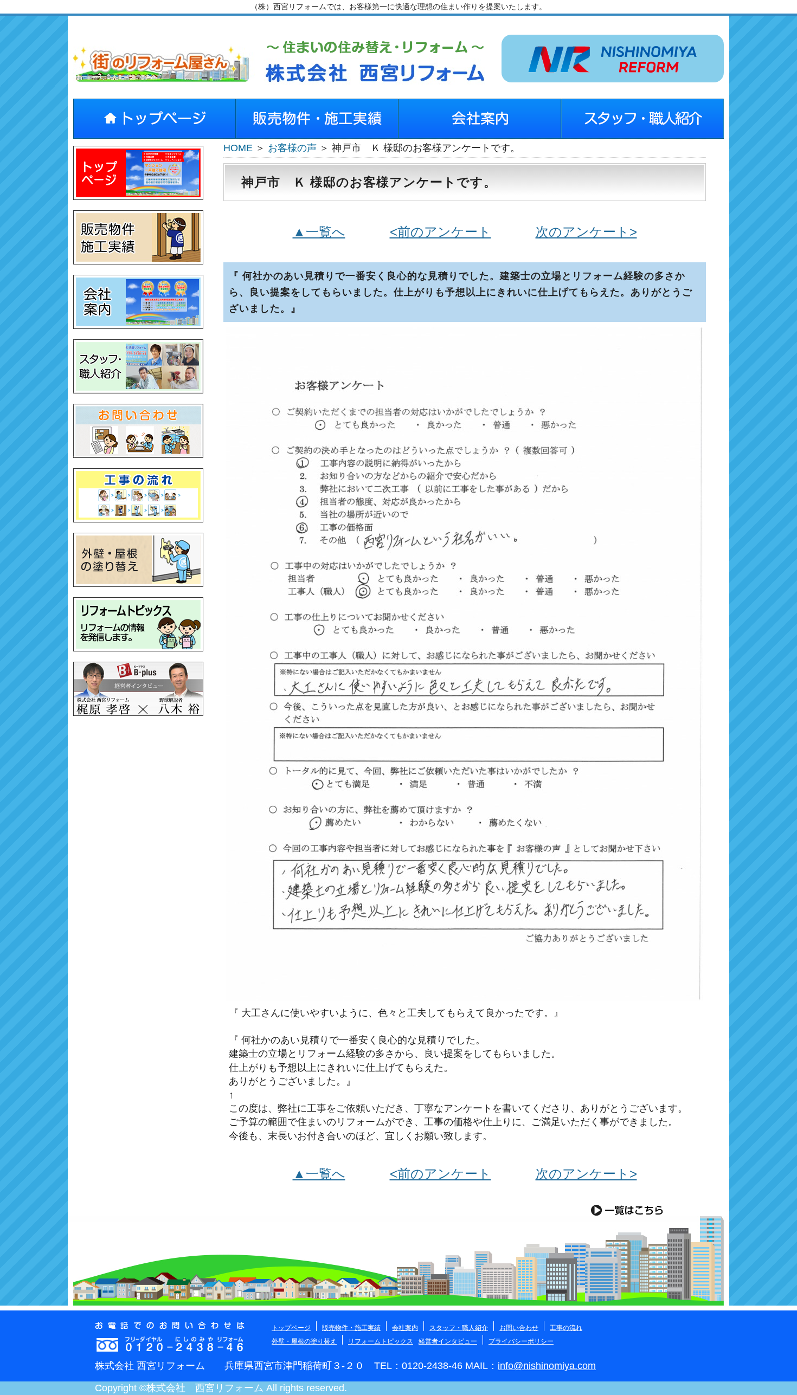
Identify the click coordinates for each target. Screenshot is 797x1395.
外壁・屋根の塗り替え (304, 1341)
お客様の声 (292, 148)
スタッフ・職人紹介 (458, 1328)
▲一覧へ (319, 231)
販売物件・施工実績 (351, 1328)
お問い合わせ (518, 1328)
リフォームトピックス (380, 1341)
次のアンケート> (586, 231)
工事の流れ (566, 1328)
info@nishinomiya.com (547, 1365)
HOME (238, 148)
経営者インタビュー (448, 1341)
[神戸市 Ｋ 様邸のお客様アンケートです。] (464, 994)
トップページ (291, 1328)
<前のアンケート (440, 231)
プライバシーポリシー (521, 1341)
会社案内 (405, 1328)
